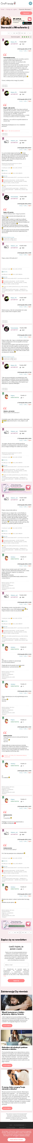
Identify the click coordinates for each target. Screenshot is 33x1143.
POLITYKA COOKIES (11, 1127)
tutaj (4, 976)
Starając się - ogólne (11, 9)
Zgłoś (29, 51)
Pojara (12, 395)
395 (22, 33)
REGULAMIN (22, 1127)
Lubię (25, 51)
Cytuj (20, 51)
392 (14, 33)
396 (24, 33)
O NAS (10, 1125)
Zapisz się (16, 980)
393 (17, 33)
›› (29, 33)
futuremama (14, 196)
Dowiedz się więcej (24, 1135)
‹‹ (8, 33)
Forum (2, 9)
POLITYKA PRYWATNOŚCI (19, 1125)
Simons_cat (14, 140)
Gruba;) (13, 557)
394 (19, 33)
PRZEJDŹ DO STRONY (16, 1139)
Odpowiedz (26, 13)
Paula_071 (14, 42)
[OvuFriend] (8, 4)
